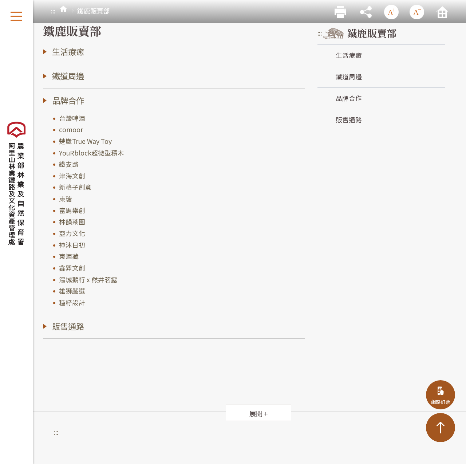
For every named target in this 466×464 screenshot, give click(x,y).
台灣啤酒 (72, 118)
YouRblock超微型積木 (91, 152)
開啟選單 (16, 16)
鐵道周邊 (349, 76)
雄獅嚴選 (72, 290)
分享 (366, 12)
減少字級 (417, 12)
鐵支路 (69, 164)
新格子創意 (75, 187)
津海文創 (72, 175)
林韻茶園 (72, 221)
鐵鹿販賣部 (371, 33)
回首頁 (442, 12)
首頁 (63, 9)
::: (53, 10)
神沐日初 (72, 244)
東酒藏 (69, 256)
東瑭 (65, 198)
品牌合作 (349, 98)
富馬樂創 (72, 210)
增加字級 (391, 12)
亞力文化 (72, 233)
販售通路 (349, 119)
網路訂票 (440, 401)
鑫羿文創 (72, 267)
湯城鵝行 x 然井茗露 (88, 279)
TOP (440, 427)
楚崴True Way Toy (85, 141)
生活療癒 (349, 55)
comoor (71, 129)
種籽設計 (72, 302)
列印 (340, 12)
